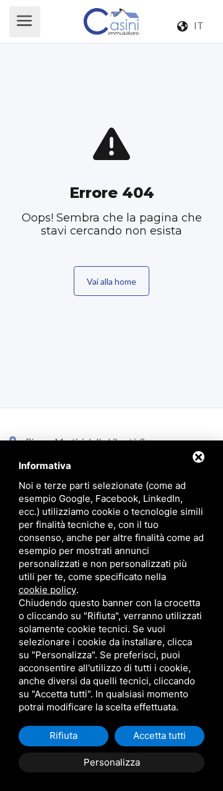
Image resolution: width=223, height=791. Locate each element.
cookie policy (47, 590)
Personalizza (112, 762)
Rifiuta (63, 735)
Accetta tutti (159, 735)
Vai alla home (111, 281)
